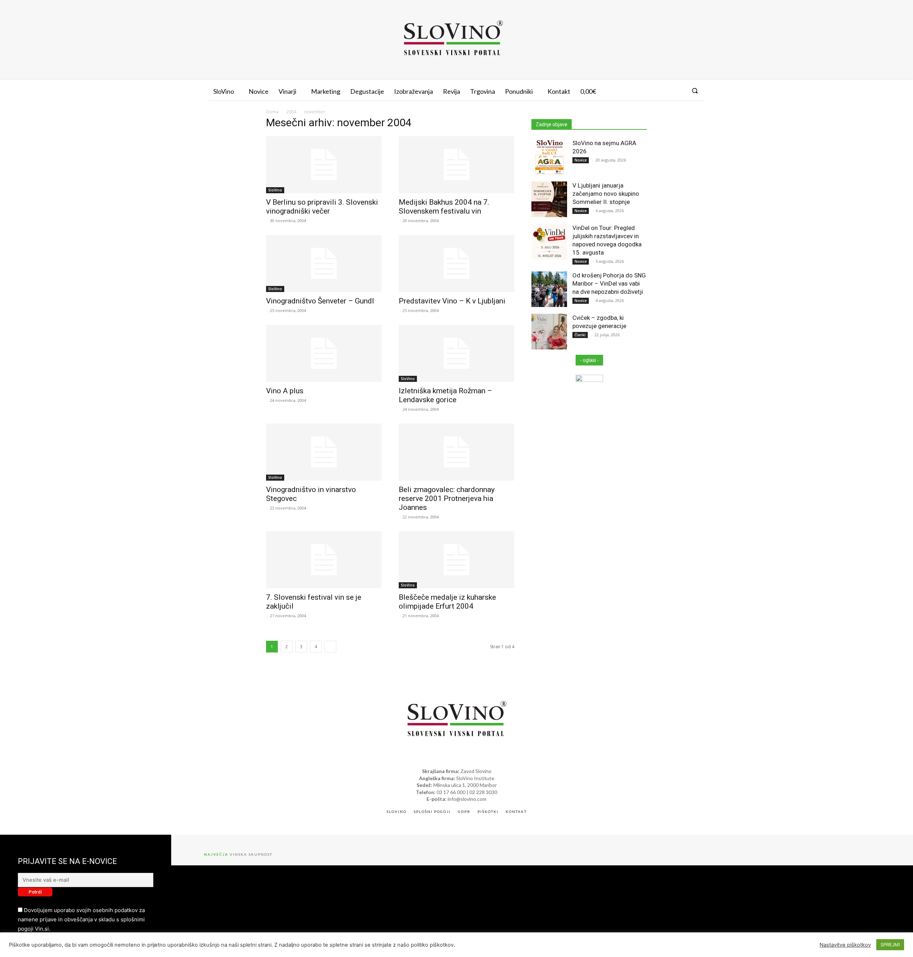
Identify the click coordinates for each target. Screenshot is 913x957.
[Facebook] (652, 90)
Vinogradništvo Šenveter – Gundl (320, 301)
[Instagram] (665, 90)
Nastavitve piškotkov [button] (845, 945)
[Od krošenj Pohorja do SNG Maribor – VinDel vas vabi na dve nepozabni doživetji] (549, 289)
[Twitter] (678, 90)
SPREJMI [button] (890, 944)
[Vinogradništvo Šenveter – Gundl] (324, 263)
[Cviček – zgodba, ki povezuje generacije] (549, 331)
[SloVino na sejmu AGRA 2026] (549, 157)
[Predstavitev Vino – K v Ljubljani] (456, 263)
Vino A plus (285, 391)
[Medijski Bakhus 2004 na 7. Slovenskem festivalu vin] (456, 164)
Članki (580, 334)
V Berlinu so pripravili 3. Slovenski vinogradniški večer (322, 206)
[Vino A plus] (324, 353)
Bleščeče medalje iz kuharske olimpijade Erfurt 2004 (447, 601)
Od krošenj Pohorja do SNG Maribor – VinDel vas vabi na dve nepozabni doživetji (609, 283)
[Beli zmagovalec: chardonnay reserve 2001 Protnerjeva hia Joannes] (456, 452)
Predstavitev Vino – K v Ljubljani (452, 301)
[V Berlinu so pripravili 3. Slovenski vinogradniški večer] (324, 164)
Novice (581, 160)
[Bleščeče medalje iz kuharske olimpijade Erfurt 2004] (456, 559)
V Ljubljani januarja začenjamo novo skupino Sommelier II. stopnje (605, 193)
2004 (291, 112)
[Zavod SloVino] (453, 39)
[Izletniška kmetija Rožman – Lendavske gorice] (456, 353)
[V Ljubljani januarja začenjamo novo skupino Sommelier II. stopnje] (549, 199)
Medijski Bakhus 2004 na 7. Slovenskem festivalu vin (444, 206)
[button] (695, 91)
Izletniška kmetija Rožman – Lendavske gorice (445, 395)
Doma (272, 112)
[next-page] (330, 646)
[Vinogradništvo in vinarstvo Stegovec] (324, 452)
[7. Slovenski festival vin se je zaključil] (324, 559)
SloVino (275, 190)
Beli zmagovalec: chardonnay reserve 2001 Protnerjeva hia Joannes (447, 498)
